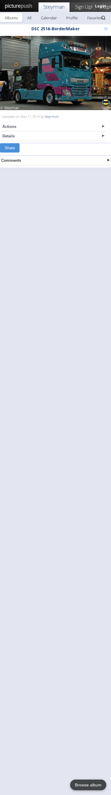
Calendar (49, 17)
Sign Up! (83, 6)
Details (8, 136)
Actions (9, 126)
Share (10, 148)
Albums (11, 17)
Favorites (95, 17)
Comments (11, 160)
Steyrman (54, 6)
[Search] (103, 18)
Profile (72, 17)
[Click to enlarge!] (55, 73)
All (29, 17)
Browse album (88, 785)
